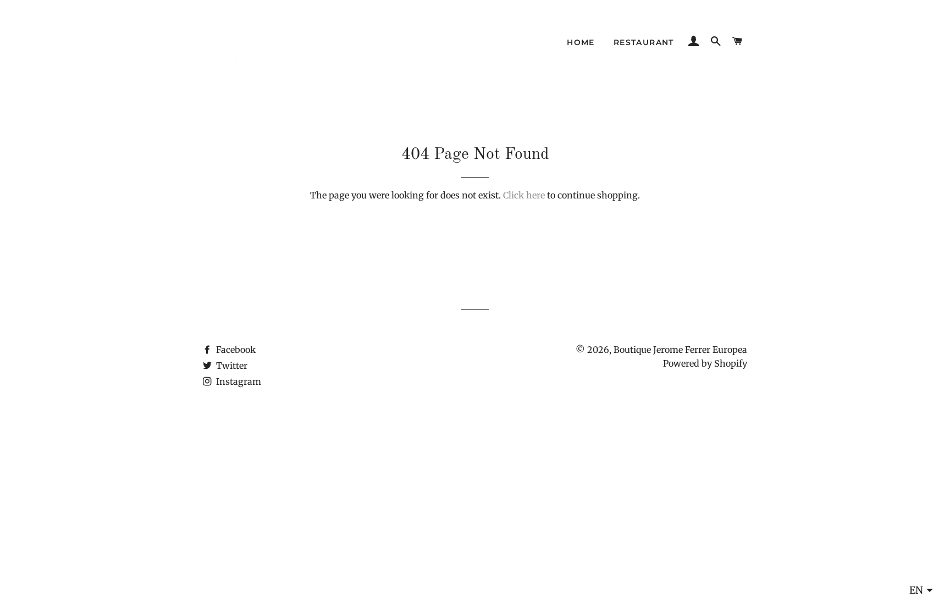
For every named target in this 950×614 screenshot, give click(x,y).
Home (581, 42)
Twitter (230, 365)
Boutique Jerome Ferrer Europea (680, 349)
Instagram (237, 381)
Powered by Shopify (705, 363)
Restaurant (644, 42)
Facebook (235, 349)
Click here (524, 195)
